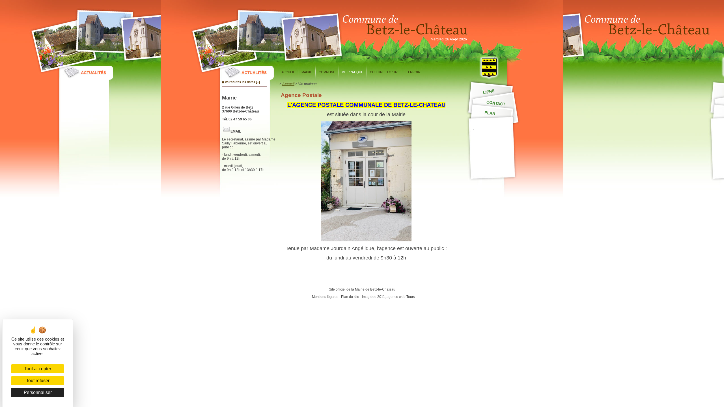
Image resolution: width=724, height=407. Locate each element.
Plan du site (350, 297)
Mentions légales (325, 297)
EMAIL (235, 131)
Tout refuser (37, 380)
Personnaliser (38, 392)
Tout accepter (37, 368)
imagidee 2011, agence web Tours (388, 297)
